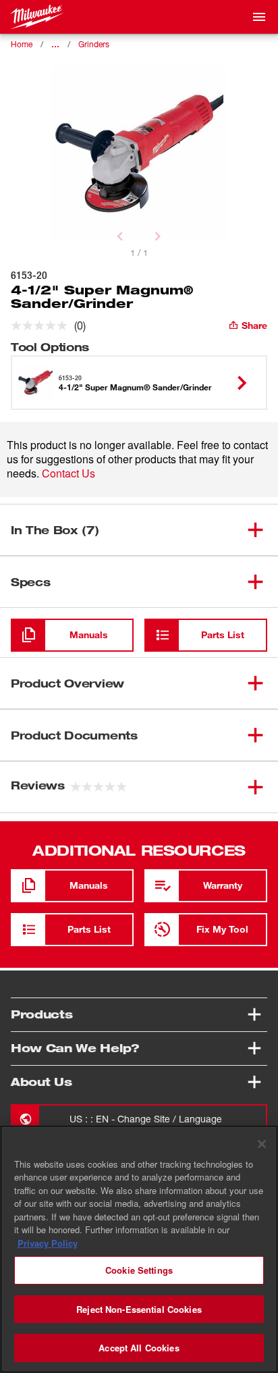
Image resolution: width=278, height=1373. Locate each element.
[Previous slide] (120, 236)
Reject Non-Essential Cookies (139, 1309)
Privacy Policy (48, 1243)
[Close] (262, 1144)
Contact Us (68, 473)
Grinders (93, 44)
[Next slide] (158, 236)
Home (21, 44)
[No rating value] (42, 325)
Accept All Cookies (139, 1347)
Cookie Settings (139, 1270)
